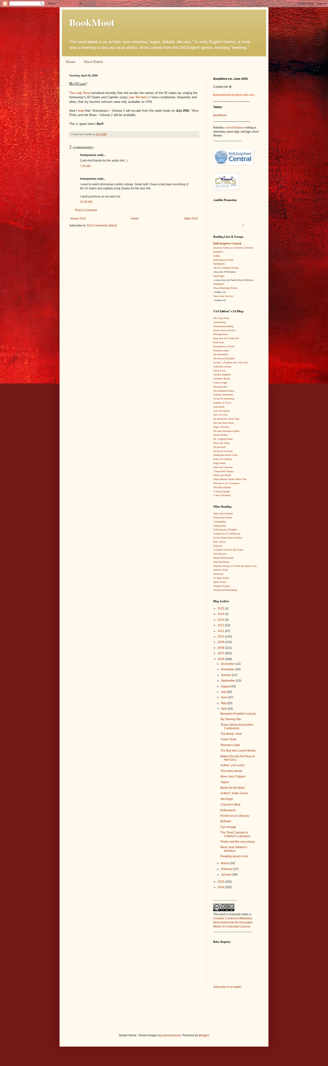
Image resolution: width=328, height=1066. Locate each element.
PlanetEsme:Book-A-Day (225, 455)
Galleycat (217, 546)
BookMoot (219, 115)
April (224, 708)
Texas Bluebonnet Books (225, 288)
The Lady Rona (79, 93)
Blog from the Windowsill (226, 338)
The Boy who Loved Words (237, 750)
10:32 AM (86, 201)
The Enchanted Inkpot (223, 390)
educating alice (220, 386)
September (228, 680)
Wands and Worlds (222, 475)
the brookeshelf (220, 354)
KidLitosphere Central (227, 243)
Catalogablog (219, 521)
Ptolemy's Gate (230, 745)
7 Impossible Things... (224, 471)
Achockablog (219, 322)
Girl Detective (220, 553)
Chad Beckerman (221, 562)
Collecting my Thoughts (225, 529)
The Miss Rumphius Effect (226, 431)
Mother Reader (220, 435)
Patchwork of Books (223, 451)
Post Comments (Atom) (102, 225)
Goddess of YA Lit (222, 402)
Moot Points (93, 61)
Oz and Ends (219, 447)
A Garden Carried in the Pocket (228, 549)
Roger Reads (219, 463)
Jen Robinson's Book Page (226, 418)
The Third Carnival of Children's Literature (235, 834)
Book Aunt (218, 342)
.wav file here (137, 97)
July (224, 692)
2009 (221, 642)
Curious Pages (220, 382)
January (226, 874)
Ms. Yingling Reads (223, 439)
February (227, 869)
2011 (221, 631)
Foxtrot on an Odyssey (234, 815)
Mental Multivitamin (223, 557)
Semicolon (218, 574)
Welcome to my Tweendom (226, 483)
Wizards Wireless (221, 586)
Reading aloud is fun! (234, 856)
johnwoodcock (171, 1035)
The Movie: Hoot (231, 734)
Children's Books (221, 378)
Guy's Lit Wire (220, 414)
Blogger (204, 1035)
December (228, 664)
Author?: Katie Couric (234, 793)
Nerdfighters (219, 263)
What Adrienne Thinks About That (229, 479)
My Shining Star (230, 719)
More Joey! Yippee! (233, 776)
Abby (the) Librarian (223, 513)
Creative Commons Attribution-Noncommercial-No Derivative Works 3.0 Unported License (233, 922)
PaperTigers (219, 276)
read (81, 110)
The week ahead (231, 771)
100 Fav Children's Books (226, 267)
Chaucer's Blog (230, 804)
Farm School (219, 541)
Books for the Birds (232, 787)
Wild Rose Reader (222, 487)
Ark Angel (226, 799)
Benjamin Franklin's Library (238, 713)
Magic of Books (221, 427)
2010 (221, 636)
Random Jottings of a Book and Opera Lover (235, 566)
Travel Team (228, 739)
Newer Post (77, 218)
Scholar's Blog (220, 569)
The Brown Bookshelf (224, 358)
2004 (221, 887)
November (228, 669)
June (224, 697)
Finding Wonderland (223, 394)
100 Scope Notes (221, 318)
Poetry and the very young (237, 841)
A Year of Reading (222, 495)
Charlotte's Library (222, 366)
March (225, 863)
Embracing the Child (223, 260)
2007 (221, 653)
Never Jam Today (221, 443)
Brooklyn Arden (221, 350)
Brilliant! (225, 821)
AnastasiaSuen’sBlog (223, 326)
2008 (221, 647)
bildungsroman (220, 334)
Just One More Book (223, 423)
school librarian (234, 127)
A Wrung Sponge (221, 491)
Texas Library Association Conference (237, 726)
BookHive (218, 251)
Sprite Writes (219, 582)
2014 (221, 614)
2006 (221, 659)
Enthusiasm (228, 810)
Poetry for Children (222, 459)
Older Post (191, 218)
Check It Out (219, 370)
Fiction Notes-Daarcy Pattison (227, 537)
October (226, 675)
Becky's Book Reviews (224, 330)
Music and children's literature (233, 849)
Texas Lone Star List (223, 296)
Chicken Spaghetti (222, 374)
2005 (221, 881)
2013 (221, 619)
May (224, 703)
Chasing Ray (219, 525)
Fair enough (228, 827)
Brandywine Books (222, 517)
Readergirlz (218, 284)
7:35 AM (85, 166)
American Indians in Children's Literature (233, 247)
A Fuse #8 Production (223, 398)
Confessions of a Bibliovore (226, 533)
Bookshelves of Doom (224, 346)
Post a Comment (86, 210)
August (226, 686)
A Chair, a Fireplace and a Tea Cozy (230, 362)
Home (70, 61)
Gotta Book (219, 407)
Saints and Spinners (222, 467)
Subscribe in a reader (227, 987)
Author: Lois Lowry (232, 765)
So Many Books (221, 578)
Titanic (224, 782)
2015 (221, 608)
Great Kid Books (221, 411)
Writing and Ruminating (225, 590)
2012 (221, 625)
